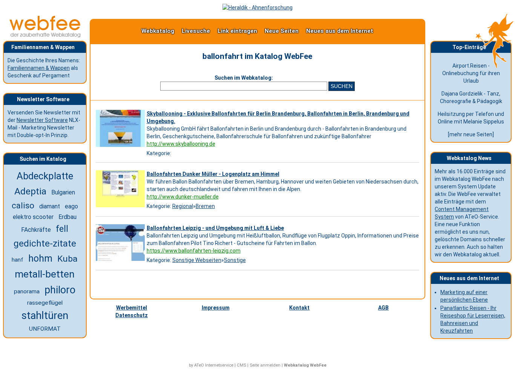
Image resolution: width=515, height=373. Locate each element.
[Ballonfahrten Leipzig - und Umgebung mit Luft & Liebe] (121, 261)
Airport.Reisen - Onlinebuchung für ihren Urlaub (471, 73)
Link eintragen (237, 31)
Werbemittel (131, 308)
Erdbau (67, 216)
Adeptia (30, 191)
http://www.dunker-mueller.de (183, 197)
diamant (49, 206)
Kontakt (299, 308)
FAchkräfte (36, 229)
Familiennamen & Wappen (39, 68)
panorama (27, 291)
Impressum (216, 308)
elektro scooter (33, 217)
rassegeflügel (45, 302)
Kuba (67, 259)
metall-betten (45, 274)
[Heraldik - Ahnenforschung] (257, 8)
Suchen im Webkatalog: (244, 78)
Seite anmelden (265, 365)
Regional (182, 206)
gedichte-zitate (45, 243)
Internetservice (219, 365)
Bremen (205, 206)
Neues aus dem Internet (339, 31)
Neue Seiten (282, 31)
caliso (23, 205)
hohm (40, 258)
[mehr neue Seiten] (471, 134)
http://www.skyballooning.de (181, 144)
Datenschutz (131, 315)
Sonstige (235, 260)
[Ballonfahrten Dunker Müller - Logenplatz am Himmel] (121, 207)
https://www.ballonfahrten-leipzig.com (194, 251)
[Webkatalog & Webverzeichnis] (45, 35)
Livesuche (196, 31)
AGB (383, 308)
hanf (17, 259)
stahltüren (44, 316)
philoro (59, 290)
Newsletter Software (42, 120)
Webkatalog (157, 31)
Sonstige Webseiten (196, 260)
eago (71, 206)
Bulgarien (63, 192)
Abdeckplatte (45, 176)
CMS (241, 365)
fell (62, 228)
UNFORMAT (45, 328)
